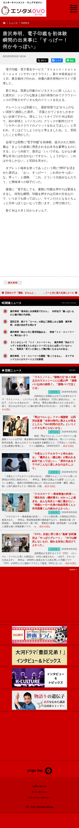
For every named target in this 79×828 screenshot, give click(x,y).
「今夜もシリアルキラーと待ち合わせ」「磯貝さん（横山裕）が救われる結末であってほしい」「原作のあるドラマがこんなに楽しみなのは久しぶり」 (54, 460)
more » (73, 569)
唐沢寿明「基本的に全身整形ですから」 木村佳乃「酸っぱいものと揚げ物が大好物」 (42, 313)
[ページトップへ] (39, 773)
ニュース (13, 23)
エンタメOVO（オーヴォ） (23, 11)
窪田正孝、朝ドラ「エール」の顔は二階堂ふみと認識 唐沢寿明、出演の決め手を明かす (41, 323)
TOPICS (25, 23)
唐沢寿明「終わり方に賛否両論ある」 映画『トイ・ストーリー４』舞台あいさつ (42, 334)
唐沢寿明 (13, 283)
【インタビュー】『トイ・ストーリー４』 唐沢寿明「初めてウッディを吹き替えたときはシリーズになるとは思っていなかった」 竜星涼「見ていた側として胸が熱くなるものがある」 (42, 345)
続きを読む (68, 446)
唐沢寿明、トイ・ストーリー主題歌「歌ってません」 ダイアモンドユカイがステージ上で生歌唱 (42, 358)
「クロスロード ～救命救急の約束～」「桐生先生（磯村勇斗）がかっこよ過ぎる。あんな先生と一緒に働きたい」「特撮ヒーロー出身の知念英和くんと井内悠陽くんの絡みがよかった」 (54, 501)
